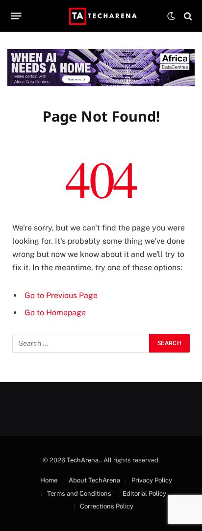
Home (48, 480)
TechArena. (84, 460)
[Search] (187, 16)
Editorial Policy (144, 493)
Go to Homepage (55, 312)
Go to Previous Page (61, 295)
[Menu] (16, 16)
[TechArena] (101, 16)
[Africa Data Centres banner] (101, 67)
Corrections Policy (106, 506)
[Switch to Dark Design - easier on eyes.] (171, 16)
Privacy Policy (151, 480)
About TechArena (94, 480)
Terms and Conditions (79, 493)
